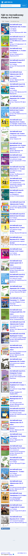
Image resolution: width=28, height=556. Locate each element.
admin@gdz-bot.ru (22, 553)
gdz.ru (10, 554)
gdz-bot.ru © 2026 (5, 553)
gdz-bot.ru (8, 2)
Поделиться (6, 528)
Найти (24, 5)
